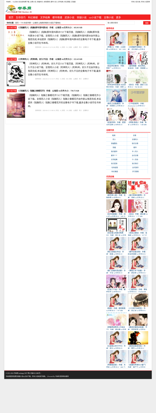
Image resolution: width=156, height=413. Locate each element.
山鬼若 (75, 47)
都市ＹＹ (116, 155)
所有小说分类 (135, 2)
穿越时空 (40, 2)
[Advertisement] (73, 396)
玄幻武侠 (116, 163)
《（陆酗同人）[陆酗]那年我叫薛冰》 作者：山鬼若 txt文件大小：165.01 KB (50, 28)
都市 (137, 147)
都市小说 (54, 2)
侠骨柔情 (47, 2)
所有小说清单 (145, 2)
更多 (118, 17)
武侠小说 (69, 17)
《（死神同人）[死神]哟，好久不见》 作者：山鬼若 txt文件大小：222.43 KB (50, 59)
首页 (11, 17)
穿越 (117, 147)
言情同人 (86, 47)
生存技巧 (21, 17)
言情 (137, 135)
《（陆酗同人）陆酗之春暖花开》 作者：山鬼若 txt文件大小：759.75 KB (48, 91)
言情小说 (33, 2)
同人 (80, 47)
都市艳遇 (57, 17)
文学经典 (60, 2)
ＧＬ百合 (137, 159)
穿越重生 (116, 143)
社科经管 (117, 167)
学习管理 (137, 171)
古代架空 (137, 167)
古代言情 (137, 155)
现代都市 (116, 151)
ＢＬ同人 (137, 151)
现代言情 (137, 143)
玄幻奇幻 (137, 163)
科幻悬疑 (67, 2)
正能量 (73, 2)
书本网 (8, 2)
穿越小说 (82, 17)
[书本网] (19, 9)
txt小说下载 (95, 17)
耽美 (116, 135)
